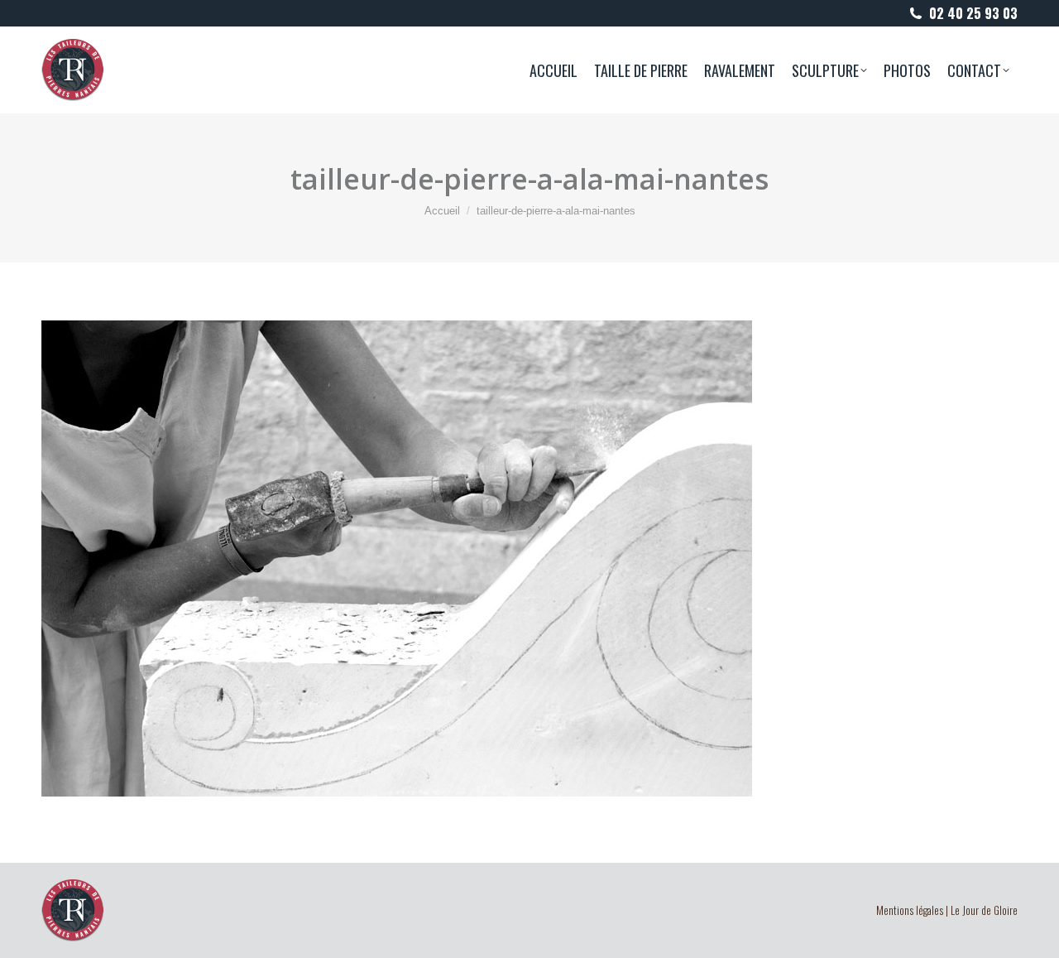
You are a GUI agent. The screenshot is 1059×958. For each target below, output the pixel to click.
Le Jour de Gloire (984, 910)
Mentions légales (909, 910)
